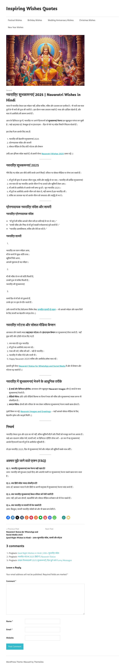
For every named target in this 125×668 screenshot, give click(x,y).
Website (10, 637)
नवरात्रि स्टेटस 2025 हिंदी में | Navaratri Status (37, 556)
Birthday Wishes (35, 20)
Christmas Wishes (87, 20)
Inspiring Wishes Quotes (31, 8)
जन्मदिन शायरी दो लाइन (47, 309)
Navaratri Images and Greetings (36, 411)
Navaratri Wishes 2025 (53, 153)
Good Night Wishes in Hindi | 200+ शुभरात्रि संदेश (38, 553)
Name (9, 621)
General (9, 90)
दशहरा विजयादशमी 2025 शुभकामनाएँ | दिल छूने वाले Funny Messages (45, 560)
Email (9, 629)
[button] (8, 517)
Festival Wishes (15, 20)
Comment (11, 581)
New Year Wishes (15, 27)
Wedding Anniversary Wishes (61, 20)
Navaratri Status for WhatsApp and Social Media (42, 366)
